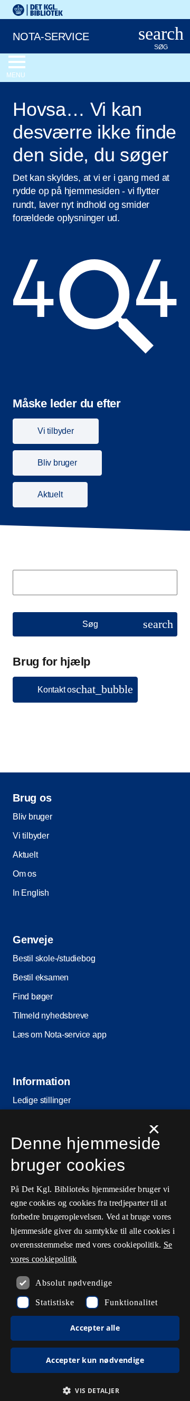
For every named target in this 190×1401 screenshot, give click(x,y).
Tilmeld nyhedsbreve (51, 1015)
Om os (24, 873)
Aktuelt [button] (50, 494)
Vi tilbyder (31, 835)
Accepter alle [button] (95, 1328)
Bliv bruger (32, 816)
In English (31, 892)
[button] (75, 690)
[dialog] (95, 1255)
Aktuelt (25, 854)
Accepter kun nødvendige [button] (95, 1360)
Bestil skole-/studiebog (54, 958)
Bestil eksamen (41, 977)
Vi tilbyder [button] (55, 430)
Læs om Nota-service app (59, 1034)
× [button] (154, 1132)
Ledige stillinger (42, 1100)
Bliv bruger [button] (57, 462)
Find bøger (33, 996)
